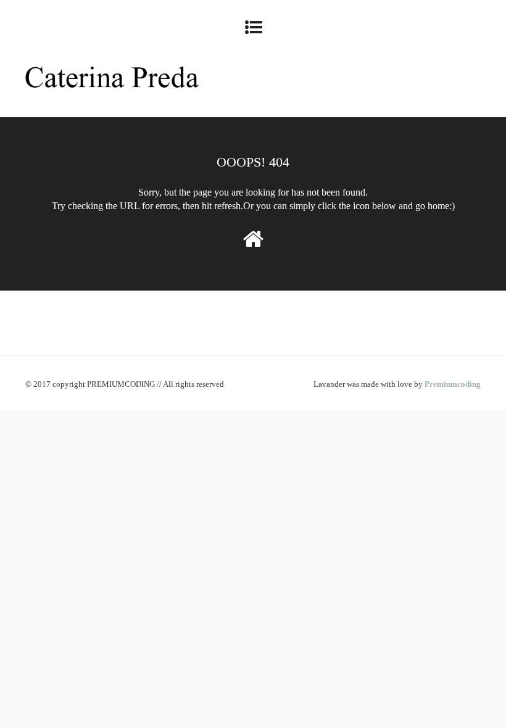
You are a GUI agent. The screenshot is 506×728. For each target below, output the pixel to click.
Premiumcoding (453, 384)
